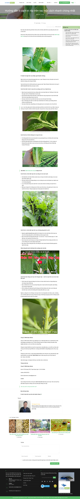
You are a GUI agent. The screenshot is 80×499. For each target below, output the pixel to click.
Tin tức (44, 23)
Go (54, 477)
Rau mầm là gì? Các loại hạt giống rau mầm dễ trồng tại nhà (19, 435)
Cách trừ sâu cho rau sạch (30, 170)
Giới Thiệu (25, 485)
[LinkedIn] (50, 481)
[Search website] (75, 2)
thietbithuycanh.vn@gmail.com (15, 490)
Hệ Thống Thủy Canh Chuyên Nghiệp (65, 493)
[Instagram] (47, 481)
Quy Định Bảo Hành (27, 480)
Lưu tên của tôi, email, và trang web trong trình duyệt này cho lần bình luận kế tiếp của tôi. (40, 460)
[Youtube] (52, 481)
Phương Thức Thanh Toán (28, 478)
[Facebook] (45, 481)
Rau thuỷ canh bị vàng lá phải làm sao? (29, 386)
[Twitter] (42, 481)
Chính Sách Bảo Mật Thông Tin (29, 475)
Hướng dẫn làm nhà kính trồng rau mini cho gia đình (40, 435)
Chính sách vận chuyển (27, 473)
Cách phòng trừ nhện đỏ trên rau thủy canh (61, 432)
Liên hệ (24, 482)
